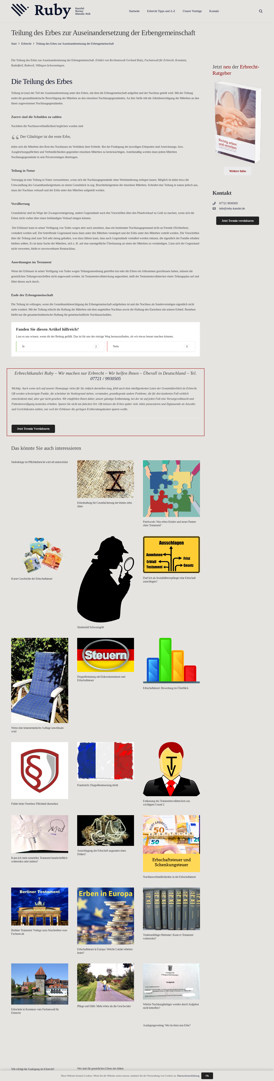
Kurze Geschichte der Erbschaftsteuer (31, 578)
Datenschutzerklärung (188, 1075)
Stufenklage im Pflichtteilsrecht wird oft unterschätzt (39, 462)
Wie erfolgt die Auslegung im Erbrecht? (32, 1069)
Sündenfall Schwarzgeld (90, 627)
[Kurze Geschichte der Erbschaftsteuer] (39, 555)
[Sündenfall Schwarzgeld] (105, 579)
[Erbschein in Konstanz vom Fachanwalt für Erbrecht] (39, 984)
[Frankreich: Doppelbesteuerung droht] (105, 761)
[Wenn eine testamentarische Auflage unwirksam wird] (39, 680)
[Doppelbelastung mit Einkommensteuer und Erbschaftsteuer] (105, 655)
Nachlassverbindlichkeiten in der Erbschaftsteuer (169, 876)
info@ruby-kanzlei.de (232, 208)
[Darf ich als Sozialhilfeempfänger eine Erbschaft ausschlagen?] (171, 554)
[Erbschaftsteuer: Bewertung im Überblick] (171, 660)
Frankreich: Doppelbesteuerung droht (97, 785)
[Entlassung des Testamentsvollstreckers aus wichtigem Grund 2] (171, 769)
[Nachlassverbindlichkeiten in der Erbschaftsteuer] (171, 843)
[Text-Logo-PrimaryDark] (51, 11)
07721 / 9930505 (105, 378)
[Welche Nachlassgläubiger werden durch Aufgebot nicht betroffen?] (171, 981)
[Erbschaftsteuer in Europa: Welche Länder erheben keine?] (105, 916)
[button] (178, 11)
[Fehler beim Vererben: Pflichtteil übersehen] (39, 770)
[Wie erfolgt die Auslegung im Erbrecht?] (39, 1044)
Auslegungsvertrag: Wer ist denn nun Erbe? (166, 1025)
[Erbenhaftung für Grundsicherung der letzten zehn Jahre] (105, 479)
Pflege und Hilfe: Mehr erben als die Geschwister (104, 1006)
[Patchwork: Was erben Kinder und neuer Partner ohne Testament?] (171, 488)
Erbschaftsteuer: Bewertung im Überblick (165, 688)
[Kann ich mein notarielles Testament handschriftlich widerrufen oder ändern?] (39, 834)
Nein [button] (150, 346)
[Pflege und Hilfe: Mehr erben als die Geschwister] (105, 982)
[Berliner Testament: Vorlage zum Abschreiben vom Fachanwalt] (39, 906)
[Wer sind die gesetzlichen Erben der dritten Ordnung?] (105, 1044)
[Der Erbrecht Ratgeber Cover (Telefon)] (237, 123)
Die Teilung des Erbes (41, 81)
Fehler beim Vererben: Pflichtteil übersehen (34, 803)
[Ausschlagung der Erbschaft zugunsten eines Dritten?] (105, 830)
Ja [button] (59, 346)
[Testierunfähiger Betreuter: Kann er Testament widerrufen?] (171, 909)
